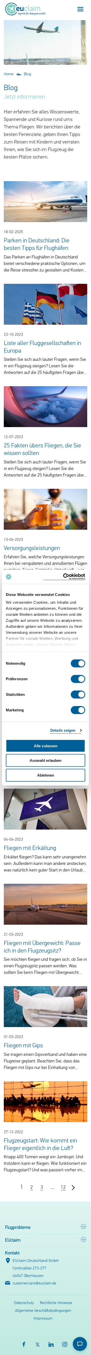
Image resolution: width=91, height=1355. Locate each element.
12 (63, 1187)
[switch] (78, 679)
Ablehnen (45, 775)
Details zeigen (62, 730)
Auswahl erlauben (45, 760)
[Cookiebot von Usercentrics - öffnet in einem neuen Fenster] (64, 576)
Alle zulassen (45, 745)
